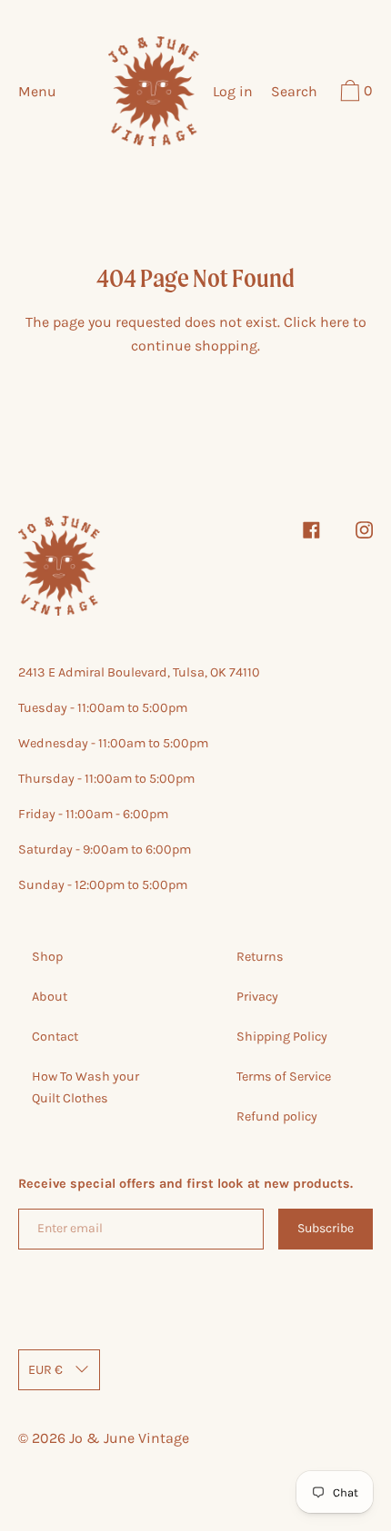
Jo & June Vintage (129, 1438)
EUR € (45, 1370)
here (334, 322)
